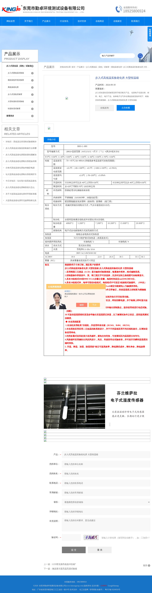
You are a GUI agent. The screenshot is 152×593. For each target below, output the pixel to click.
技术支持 (82, 21)
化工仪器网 (83, 590)
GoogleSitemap (113, 586)
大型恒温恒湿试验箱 (16, 101)
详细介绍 (51, 139)
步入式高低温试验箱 (16, 73)
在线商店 (100, 21)
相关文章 (12, 129)
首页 (73, 67)
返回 (145, 565)
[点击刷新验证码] (91, 537)
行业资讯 (64, 21)
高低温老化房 (13, 87)
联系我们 (135, 21)
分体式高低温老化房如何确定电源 (20, 168)
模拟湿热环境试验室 (16, 80)
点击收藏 (126, 108)
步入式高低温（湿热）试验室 (97, 67)
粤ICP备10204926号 (112, 590)
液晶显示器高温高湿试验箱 (64, 569)
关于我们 (28, 21)
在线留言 (117, 21)
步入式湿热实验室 (15, 94)
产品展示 (46, 21)
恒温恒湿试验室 (14, 109)
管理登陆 (93, 590)
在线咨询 (104, 108)
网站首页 (11, 21)
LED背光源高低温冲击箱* (64, 564)
